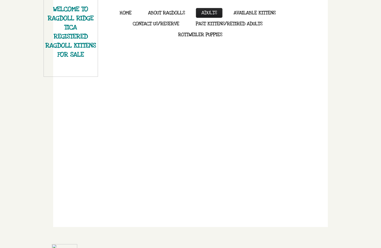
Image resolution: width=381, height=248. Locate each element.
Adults (209, 13)
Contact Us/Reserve (156, 23)
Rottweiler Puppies (200, 34)
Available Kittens (255, 13)
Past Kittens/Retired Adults (229, 23)
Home (125, 13)
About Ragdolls (166, 13)
